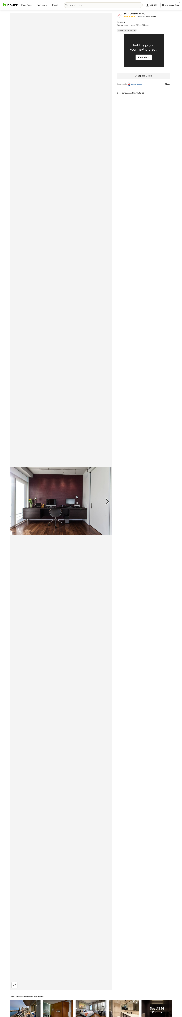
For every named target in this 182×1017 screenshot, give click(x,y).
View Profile (151, 17)
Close (167, 84)
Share (55, 985)
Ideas (55, 5)
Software (42, 5)
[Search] (66, 5)
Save (69, 985)
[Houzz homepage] (10, 5)
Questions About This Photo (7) (130, 93)
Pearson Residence (34, 996)
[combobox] (103, 5)
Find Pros (26, 5)
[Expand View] (14, 985)
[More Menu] (107, 985)
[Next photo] (107, 501)
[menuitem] (27, 5)
